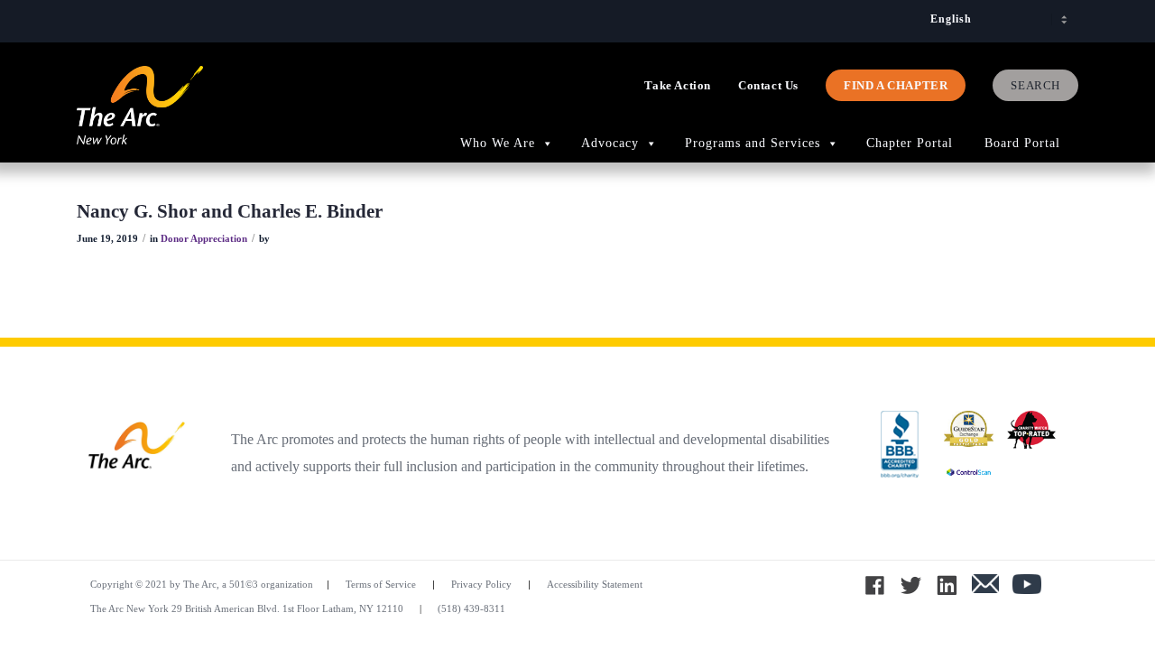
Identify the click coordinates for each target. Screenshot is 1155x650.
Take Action (677, 85)
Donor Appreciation (204, 239)
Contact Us (768, 85)
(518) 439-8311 (471, 608)
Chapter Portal (911, 143)
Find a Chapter (895, 85)
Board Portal (1024, 143)
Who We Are (497, 143)
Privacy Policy (481, 584)
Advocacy (610, 143)
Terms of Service (381, 584)
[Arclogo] (140, 124)
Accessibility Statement (594, 584)
